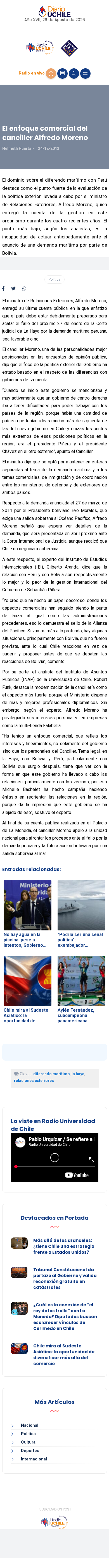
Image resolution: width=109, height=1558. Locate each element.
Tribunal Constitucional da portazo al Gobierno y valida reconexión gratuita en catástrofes (65, 1278)
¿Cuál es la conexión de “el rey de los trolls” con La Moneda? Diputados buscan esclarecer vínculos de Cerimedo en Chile (65, 1316)
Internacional (34, 1459)
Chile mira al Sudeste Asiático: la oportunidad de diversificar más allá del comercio (63, 1355)
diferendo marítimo (51, 1074)
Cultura (28, 1442)
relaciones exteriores (34, 1080)
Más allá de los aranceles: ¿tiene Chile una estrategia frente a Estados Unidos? (63, 1246)
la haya (78, 1074)
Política (54, 279)
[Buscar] (74, 73)
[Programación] (62, 73)
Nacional (29, 1425)
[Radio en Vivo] (51, 73)
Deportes (30, 1450)
